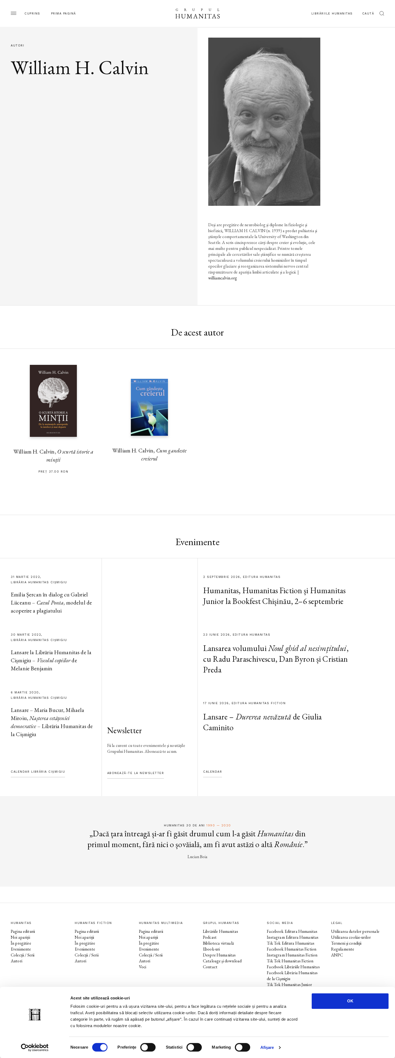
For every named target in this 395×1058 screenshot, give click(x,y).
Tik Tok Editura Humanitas (290, 943)
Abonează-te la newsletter (135, 773)
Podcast (210, 937)
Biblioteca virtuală (218, 943)
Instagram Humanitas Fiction (292, 955)
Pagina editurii (23, 931)
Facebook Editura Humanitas (292, 931)
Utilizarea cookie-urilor (351, 937)
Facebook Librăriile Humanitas (293, 967)
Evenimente (21, 949)
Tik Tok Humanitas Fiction (290, 961)
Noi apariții (20, 937)
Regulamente (342, 949)
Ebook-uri (211, 949)
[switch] (148, 1047)
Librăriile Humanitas (332, 13)
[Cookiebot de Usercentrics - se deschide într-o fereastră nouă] (34, 1047)
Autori (16, 961)
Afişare (267, 1047)
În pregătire (21, 943)
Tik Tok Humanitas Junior (289, 984)
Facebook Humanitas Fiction (291, 949)
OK (350, 1001)
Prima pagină (63, 13)
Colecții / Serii (22, 955)
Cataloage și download (222, 961)
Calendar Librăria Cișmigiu (38, 771)
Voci (142, 967)
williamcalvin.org (222, 278)
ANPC (337, 955)
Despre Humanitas (219, 955)
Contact (210, 967)
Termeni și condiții (346, 943)
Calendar (212, 771)
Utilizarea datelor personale (355, 931)
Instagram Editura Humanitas (292, 937)
